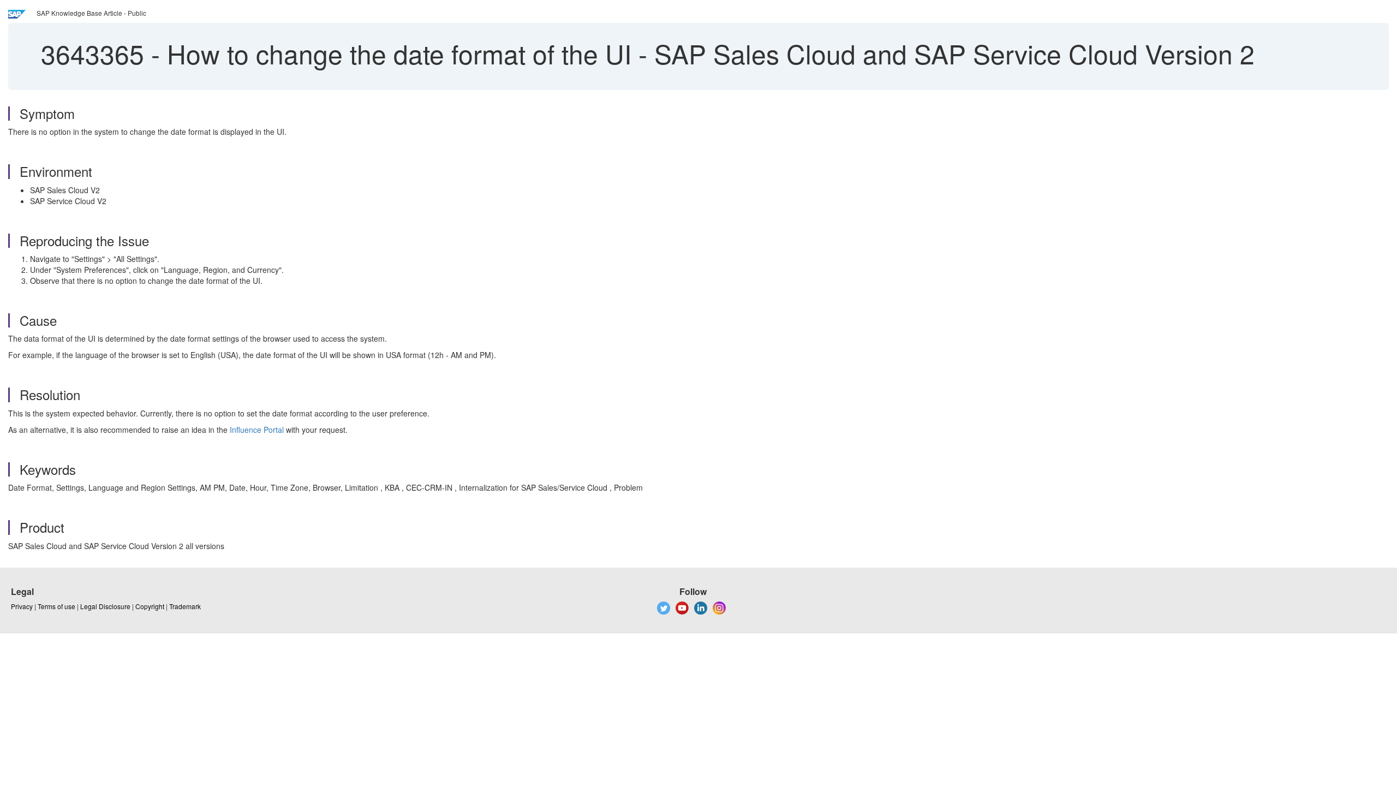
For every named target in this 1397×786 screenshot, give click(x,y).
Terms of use (56, 606)
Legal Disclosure (105, 606)
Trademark (185, 606)
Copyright (149, 606)
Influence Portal (257, 429)
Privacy (22, 606)
